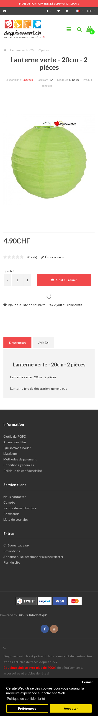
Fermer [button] (87, 682)
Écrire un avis (54, 257)
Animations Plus (14, 442)
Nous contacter (14, 497)
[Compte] (49, 11)
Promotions (11, 551)
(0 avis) (32, 257)
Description (17, 343)
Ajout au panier (66, 280)
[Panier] (67, 11)
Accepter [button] (71, 708)
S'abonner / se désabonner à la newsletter (33, 557)
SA (51, 79)
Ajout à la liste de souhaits (26, 305)
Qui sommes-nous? (17, 448)
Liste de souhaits (15, 519)
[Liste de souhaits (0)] (59, 11)
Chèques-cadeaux (16, 545)
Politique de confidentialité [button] (26, 698)
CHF (90, 11)
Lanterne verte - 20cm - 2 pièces (29, 50)
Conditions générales (18, 465)
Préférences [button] (27, 708)
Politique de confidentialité (22, 471)
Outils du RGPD (14, 436)
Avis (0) (43, 343)
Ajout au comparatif (68, 305)
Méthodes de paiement (20, 459)
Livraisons (10, 453)
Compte (9, 502)
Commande (11, 514)
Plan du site (11, 562)
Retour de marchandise (19, 508)
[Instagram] (54, 629)
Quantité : (9, 271)
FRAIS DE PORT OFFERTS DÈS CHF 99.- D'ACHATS (49, 3)
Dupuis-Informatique (33, 615)
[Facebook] (45, 629)
